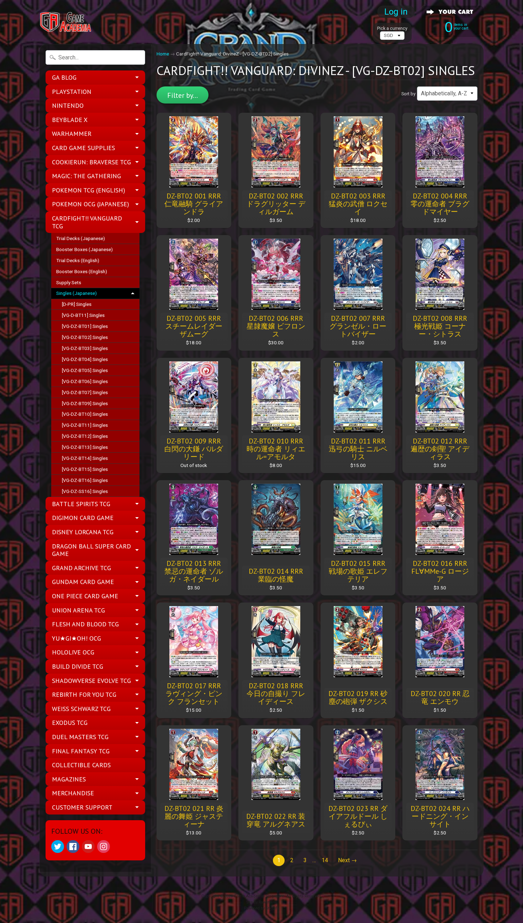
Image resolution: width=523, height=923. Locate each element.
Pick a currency (392, 28)
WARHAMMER (71, 133)
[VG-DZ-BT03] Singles (85, 348)
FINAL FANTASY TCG (81, 751)
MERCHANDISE (73, 793)
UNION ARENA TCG (78, 610)
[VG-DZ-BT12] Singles (85, 436)
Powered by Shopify (261, 908)
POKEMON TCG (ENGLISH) (88, 190)
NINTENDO (68, 105)
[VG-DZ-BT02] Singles (85, 337)
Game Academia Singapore (259, 896)
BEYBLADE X (70, 120)
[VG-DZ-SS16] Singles (85, 491)
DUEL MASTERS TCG (80, 737)
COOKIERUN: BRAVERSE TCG (91, 162)
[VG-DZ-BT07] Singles (85, 392)
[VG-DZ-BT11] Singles (85, 425)
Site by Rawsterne (261, 902)
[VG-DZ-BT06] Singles (85, 381)
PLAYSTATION (71, 91)
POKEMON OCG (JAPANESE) (90, 204)
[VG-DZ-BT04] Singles (85, 359)
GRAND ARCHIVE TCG (81, 568)
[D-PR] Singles (76, 304)
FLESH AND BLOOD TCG (85, 624)
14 (325, 860)
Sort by (408, 93)
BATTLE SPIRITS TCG (81, 504)
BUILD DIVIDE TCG (77, 666)
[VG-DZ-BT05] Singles (85, 370)
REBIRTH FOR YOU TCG (84, 694)
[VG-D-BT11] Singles (83, 315)
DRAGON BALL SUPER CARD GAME (91, 550)
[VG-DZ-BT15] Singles (85, 469)
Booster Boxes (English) (81, 271)
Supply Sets (68, 282)
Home (163, 54)
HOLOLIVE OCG (73, 652)
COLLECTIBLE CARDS (81, 765)
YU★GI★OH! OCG (76, 638)
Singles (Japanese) (76, 293)
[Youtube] (88, 846)
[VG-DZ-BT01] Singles (85, 326)
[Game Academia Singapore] (66, 22)
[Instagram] (103, 846)
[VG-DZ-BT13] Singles (85, 447)
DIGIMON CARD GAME (82, 518)
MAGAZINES (69, 779)
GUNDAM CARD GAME (83, 582)
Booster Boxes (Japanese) (84, 249)
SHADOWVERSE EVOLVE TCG (91, 681)
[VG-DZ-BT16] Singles (85, 480)
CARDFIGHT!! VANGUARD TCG (87, 222)
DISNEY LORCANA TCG (82, 532)
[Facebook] (73, 846)
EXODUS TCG (70, 722)
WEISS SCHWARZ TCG (81, 709)
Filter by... (182, 95)
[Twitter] (57, 846)
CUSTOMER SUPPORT (82, 807)
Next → (347, 860)
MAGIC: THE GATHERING (86, 176)
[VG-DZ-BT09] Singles (85, 403)
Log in (396, 11)
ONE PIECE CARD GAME (85, 596)
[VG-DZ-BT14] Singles (85, 458)
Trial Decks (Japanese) (80, 238)
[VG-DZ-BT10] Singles (85, 414)
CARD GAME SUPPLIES (83, 148)
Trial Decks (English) (77, 260)
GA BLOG (64, 77)
